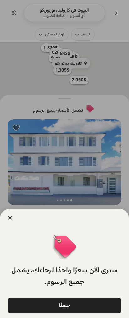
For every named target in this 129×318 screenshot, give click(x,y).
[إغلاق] (10, 217)
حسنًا (64, 305)
